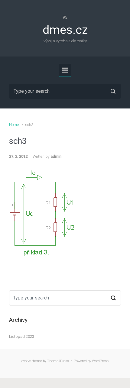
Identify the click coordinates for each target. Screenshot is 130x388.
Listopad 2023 (21, 336)
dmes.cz (65, 30)
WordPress (100, 361)
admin (55, 156)
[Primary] (65, 70)
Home (14, 124)
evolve (26, 361)
